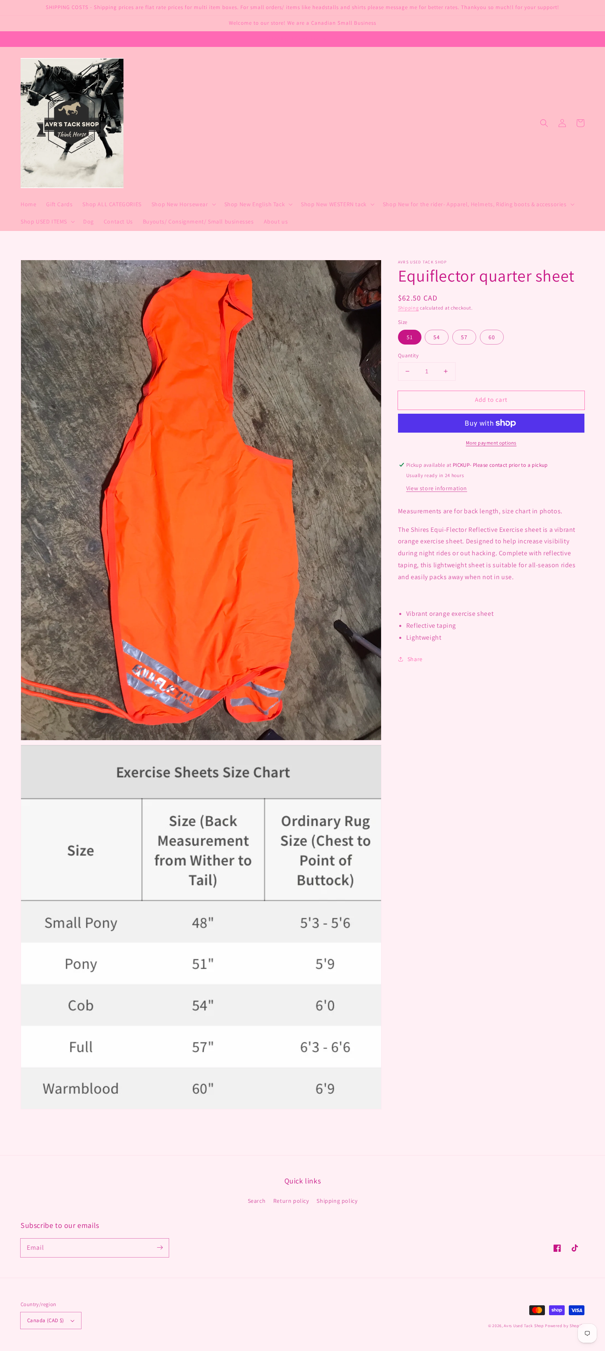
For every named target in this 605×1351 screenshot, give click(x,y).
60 (492, 337)
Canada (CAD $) (45, 1320)
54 (436, 337)
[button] (544, 123)
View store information (436, 488)
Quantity (408, 355)
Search (257, 1200)
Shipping (408, 308)
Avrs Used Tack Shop (524, 1325)
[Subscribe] (160, 1248)
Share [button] (415, 659)
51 (410, 337)
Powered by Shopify (564, 1325)
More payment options (491, 443)
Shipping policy (336, 1200)
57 (464, 337)
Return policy (291, 1200)
